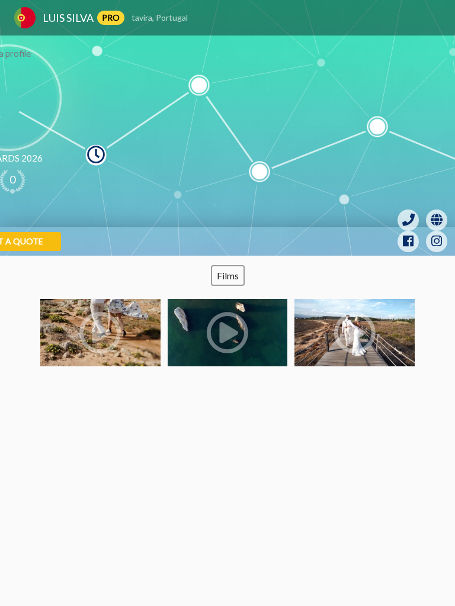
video (100, 332)
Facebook (408, 241)
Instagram (436, 241)
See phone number (408, 220)
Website (436, 220)
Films (228, 275)
